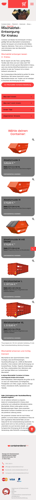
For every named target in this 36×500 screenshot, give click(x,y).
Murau (29, 24)
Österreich (15, 24)
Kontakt (14, 491)
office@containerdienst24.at (14, 467)
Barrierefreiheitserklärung (19, 498)
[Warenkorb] (25, 5)
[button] (32, 4)
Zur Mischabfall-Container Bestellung (17, 85)
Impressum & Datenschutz (20, 488)
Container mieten (6, 24)
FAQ (13, 493)
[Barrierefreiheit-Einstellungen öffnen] (32, 429)
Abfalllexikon (16, 496)
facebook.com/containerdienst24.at (16, 470)
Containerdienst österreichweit (21, 494)
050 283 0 (8, 463)
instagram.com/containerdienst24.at (17, 473)
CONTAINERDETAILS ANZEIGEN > (12, 174)
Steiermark (22, 24)
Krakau (3, 26)
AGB (13, 490)
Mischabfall (10, 26)
